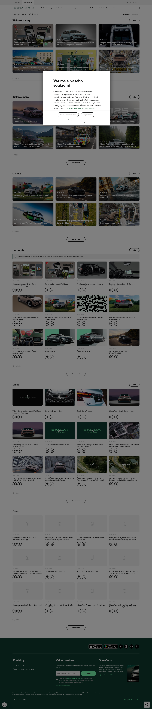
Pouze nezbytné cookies (68, 114)
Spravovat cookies (77, 121)
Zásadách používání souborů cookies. (80, 108)
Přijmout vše (88, 114)
